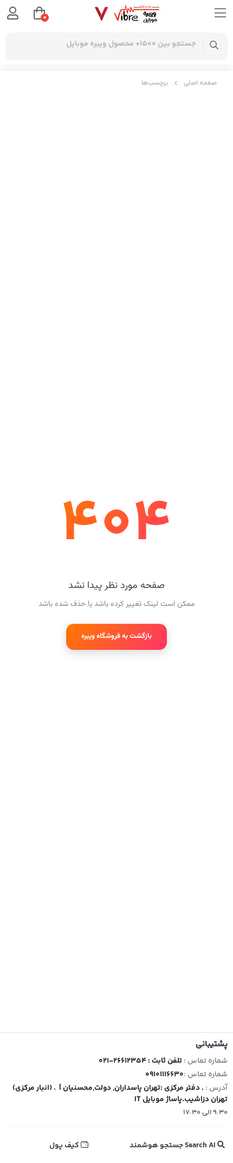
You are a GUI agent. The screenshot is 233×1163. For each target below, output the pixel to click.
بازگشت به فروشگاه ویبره (116, 636)
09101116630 (164, 1075)
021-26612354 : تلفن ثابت (140, 1061)
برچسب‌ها (154, 83)
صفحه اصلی (200, 83)
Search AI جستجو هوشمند (173, 1146)
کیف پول (65, 1146)
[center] (214, 46)
